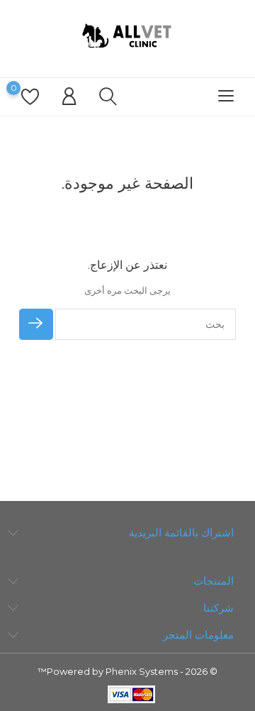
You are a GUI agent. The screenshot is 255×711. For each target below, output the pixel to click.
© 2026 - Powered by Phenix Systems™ (127, 671)
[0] (30, 97)
